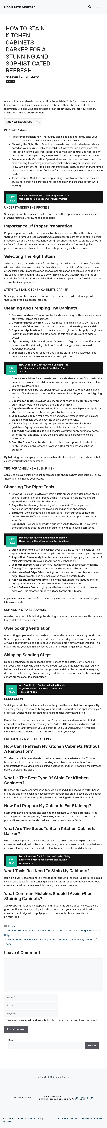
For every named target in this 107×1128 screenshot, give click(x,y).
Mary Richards (12, 77)
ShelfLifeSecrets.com (27, 1119)
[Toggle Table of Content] (36, 122)
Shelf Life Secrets (20, 7)
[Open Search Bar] (90, 7)
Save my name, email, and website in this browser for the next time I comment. (52, 1020)
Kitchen (10, 81)
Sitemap (8, 1121)
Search (12, 1040)
